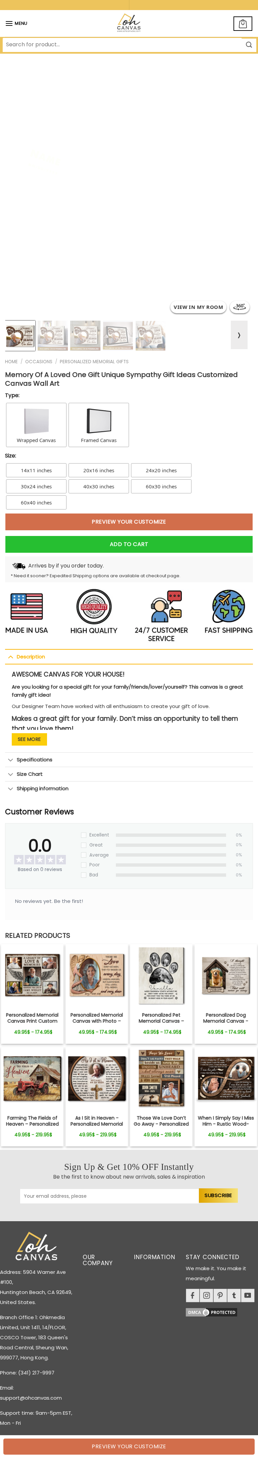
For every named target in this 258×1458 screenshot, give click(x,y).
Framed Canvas (99, 440)
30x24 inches (36, 486)
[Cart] (242, 23)
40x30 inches (98, 486)
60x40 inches (36, 502)
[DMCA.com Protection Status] (222, 1311)
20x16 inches (98, 470)
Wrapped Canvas (36, 440)
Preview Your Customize (129, 522)
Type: (12, 395)
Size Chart (30, 773)
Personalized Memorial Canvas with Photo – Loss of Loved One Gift (97, 1021)
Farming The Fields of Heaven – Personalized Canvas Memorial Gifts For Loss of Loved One (32, 1127)
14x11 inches (36, 470)
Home (11, 362)
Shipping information (43, 788)
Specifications (34, 759)
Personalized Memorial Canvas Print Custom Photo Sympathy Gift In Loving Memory (32, 1024)
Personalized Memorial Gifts (94, 362)
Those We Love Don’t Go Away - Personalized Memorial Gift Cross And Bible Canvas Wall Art (161, 1127)
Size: (10, 456)
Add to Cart (129, 544)
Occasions (38, 362)
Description (31, 656)
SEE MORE (29, 739)
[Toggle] (10, 657)
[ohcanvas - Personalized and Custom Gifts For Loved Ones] (129, 23)
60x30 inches (161, 486)
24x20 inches (161, 470)
